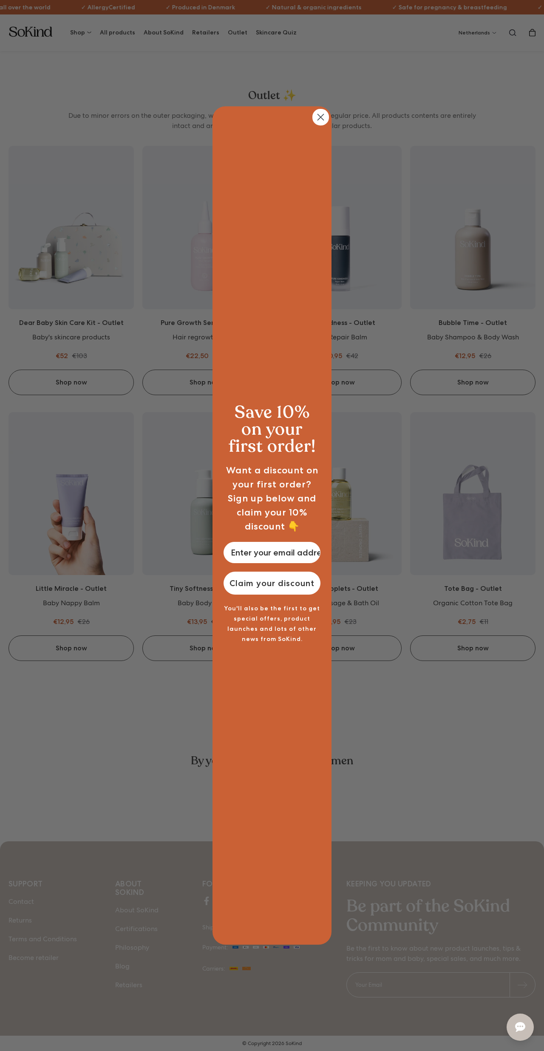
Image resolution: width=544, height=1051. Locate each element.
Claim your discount (272, 583)
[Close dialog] (320, 117)
